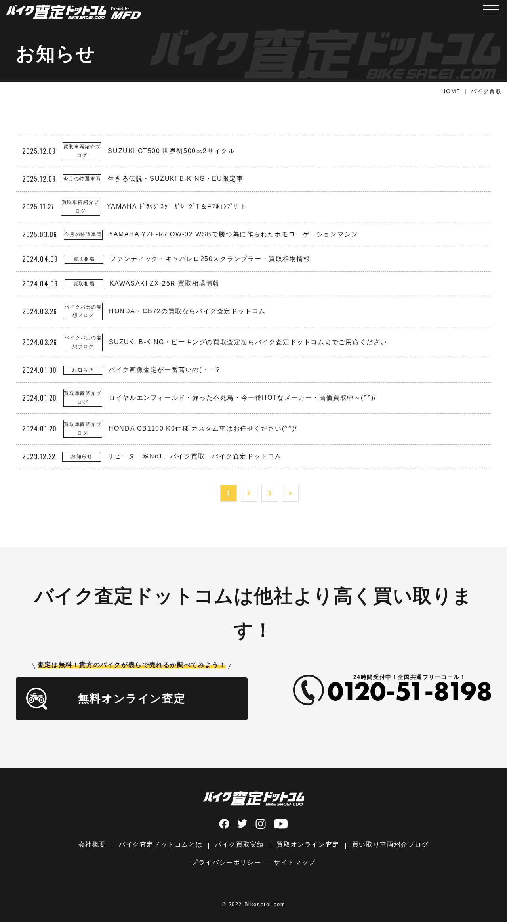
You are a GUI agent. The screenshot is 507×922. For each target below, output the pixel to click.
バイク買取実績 (239, 844)
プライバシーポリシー (226, 862)
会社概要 (92, 844)
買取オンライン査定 (307, 844)
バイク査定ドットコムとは (160, 844)
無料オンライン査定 (131, 698)
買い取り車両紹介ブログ (390, 844)
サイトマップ (295, 862)
